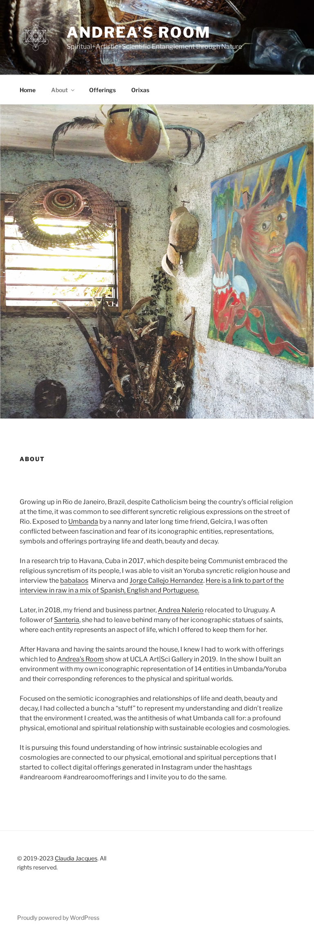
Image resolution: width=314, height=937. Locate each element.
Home (28, 89)
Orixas (140, 89)
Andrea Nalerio (181, 610)
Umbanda (83, 521)
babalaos (74, 580)
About (59, 89)
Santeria (66, 620)
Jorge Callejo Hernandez (166, 580)
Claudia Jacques (76, 858)
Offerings (102, 89)
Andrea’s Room (139, 32)
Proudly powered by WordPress (58, 917)
